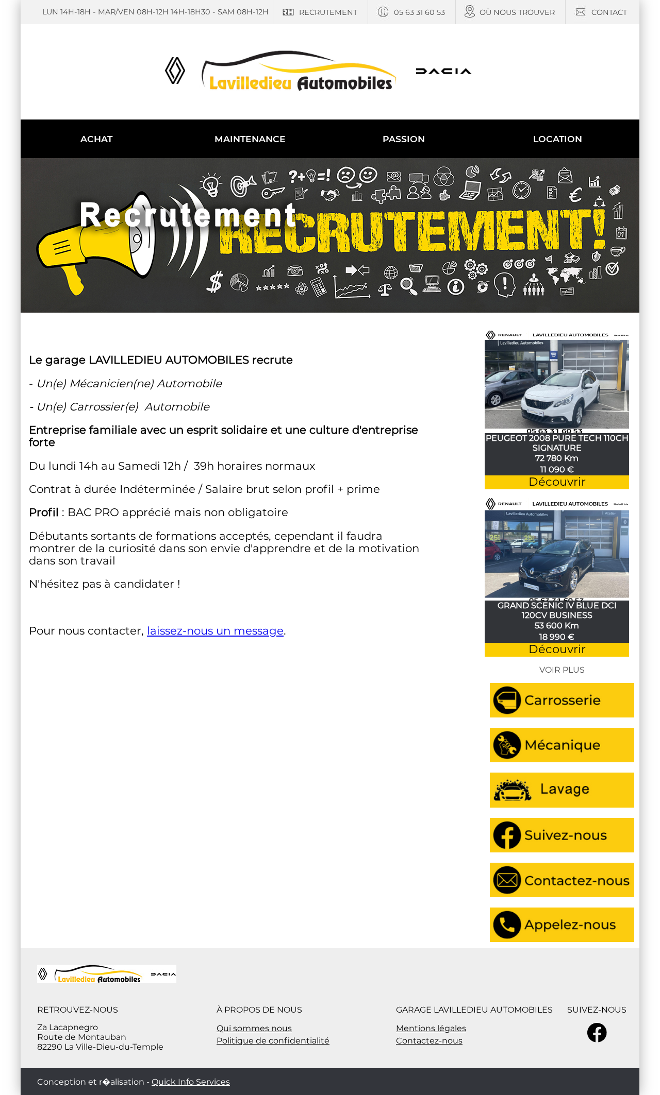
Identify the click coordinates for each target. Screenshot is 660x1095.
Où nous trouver (517, 12)
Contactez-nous (429, 1041)
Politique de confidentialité (273, 1041)
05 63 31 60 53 (419, 12)
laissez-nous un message (215, 630)
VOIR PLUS (562, 670)
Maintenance (250, 138)
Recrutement (328, 12)
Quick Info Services (191, 1082)
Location (557, 138)
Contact (609, 12)
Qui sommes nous (254, 1028)
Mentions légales (431, 1028)
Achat (96, 138)
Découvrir (557, 481)
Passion (404, 138)
